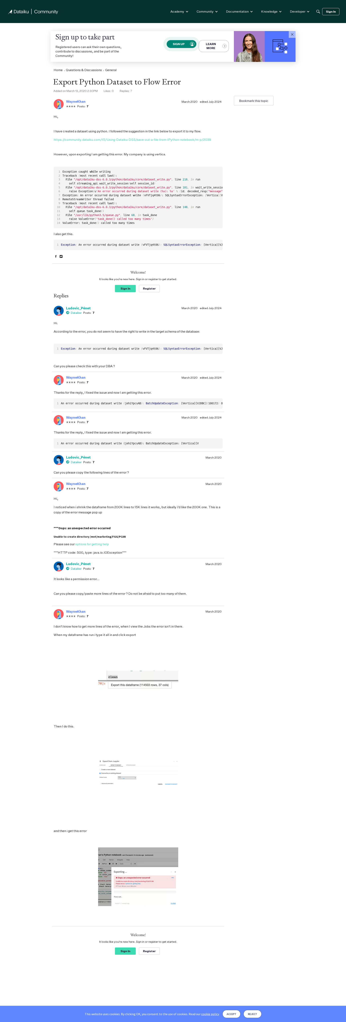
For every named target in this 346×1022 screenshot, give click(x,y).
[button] (292, 34)
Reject (252, 1014)
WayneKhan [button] (75, 102)
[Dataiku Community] (33, 11)
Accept (231, 1014)
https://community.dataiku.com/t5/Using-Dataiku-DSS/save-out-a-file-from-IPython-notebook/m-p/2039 (132, 140)
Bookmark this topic (253, 101)
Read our (204, 1014)
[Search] (318, 11)
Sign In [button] (125, 288)
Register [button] (149, 288)
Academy (177, 11)
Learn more (211, 46)
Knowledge (269, 11)
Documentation (237, 11)
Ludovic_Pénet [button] (78, 308)
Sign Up (178, 43)
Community (205, 11)
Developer (297, 11)
